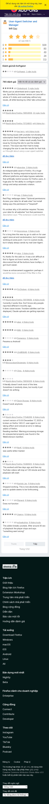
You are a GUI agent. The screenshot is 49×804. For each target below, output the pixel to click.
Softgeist (21, 71)
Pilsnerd (20, 500)
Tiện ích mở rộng (12, 14)
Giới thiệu (8, 582)
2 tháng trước (32, 167)
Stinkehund (22, 88)
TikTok (6, 742)
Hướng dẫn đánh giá (14, 621)
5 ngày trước (33, 88)
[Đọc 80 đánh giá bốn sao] (24, 48)
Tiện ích (7, 578)
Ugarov (20, 514)
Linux (5, 659)
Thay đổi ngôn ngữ (11, 783)
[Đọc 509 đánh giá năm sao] (24, 45)
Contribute (8, 714)
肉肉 (19, 330)
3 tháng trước (34, 231)
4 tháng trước (33, 289)
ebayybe (21, 167)
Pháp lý (27, 762)
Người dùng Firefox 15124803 (19, 123)
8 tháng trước (29, 371)
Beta (5, 682)
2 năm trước (31, 71)
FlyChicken (22, 289)
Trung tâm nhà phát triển (16, 597)
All (4, 663)
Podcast (7, 751)
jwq (18, 195)
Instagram (8, 732)
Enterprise (8, 695)
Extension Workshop (14, 592)
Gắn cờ (6, 105)
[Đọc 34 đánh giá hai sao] (24, 56)
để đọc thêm (8, 156)
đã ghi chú (25, 767)
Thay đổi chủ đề (10, 791)
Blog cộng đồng (11, 607)
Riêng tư (6, 762)
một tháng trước (40, 123)
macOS (6, 644)
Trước (14, 544)
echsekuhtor (22, 522)
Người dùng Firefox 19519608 (19, 300)
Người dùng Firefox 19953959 (19, 113)
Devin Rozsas (23, 401)
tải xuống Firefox (25, 6)
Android (7, 654)
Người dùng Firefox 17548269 (19, 417)
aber (19, 322)
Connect (7, 709)
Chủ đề (26, 14)
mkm (19, 253)
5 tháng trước (28, 330)
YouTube (7, 737)
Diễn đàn (7, 611)
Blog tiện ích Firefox (13, 587)
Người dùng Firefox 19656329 (19, 381)
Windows (8, 639)
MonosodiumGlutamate (16, 363)
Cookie (17, 762)
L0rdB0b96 (22, 352)
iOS (4, 649)
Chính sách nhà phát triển (16, 602)
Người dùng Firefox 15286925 (19, 464)
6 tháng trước (34, 352)
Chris (19, 371)
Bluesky (7, 747)
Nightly (6, 677)
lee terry (21, 131)
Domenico (21, 338)
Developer (8, 719)
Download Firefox (12, 635)
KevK (19, 447)
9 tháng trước (39, 464)
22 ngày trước (39, 113)
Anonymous (22, 231)
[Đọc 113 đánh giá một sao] (24, 59)
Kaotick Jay (22, 483)
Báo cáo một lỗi (11, 616)
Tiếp (35, 544)
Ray (15, 28)
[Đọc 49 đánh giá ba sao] (24, 52)
